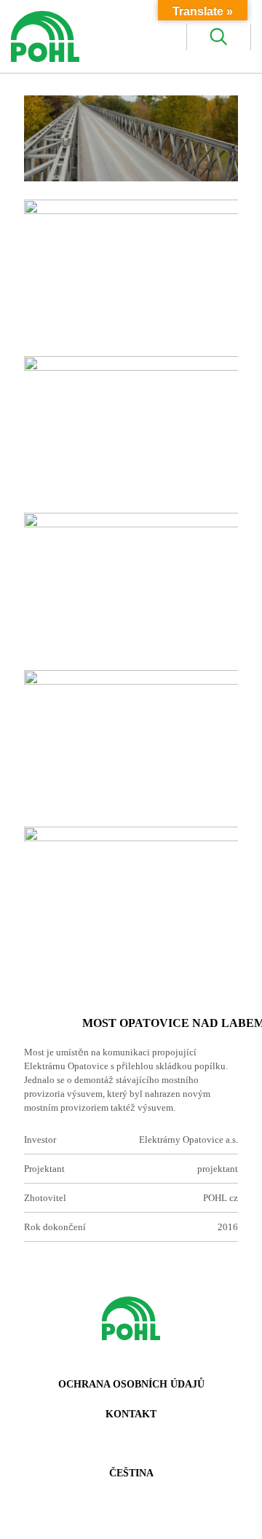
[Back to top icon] (232, 1509)
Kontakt (131, 1414)
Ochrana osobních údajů (131, 1384)
